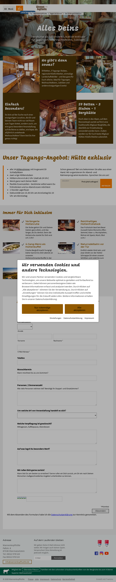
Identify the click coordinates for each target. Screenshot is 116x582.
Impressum (89, 318)
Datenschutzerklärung (73, 318)
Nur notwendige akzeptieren (42, 308)
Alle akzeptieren (79, 308)
